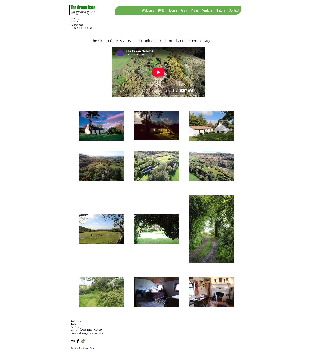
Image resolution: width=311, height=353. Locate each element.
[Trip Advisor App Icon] (73, 341)
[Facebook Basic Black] (78, 341)
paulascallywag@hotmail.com (87, 333)
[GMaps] (83, 341)
